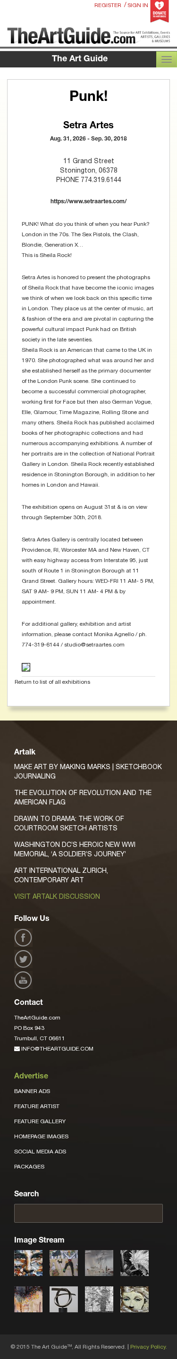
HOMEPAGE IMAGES (41, 1136)
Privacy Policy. (148, 1346)
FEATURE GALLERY (40, 1121)
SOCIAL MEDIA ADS (40, 1151)
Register (107, 5)
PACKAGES (29, 1166)
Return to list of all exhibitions (52, 682)
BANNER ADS (32, 1091)
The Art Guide (80, 59)
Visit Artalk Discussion (57, 896)
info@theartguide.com (56, 1048)
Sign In (137, 5)
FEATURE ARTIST (36, 1106)
